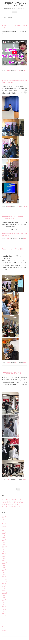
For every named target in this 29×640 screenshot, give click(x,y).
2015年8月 (4, 613)
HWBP (25, 70)
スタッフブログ (5, 628)
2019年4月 (4, 555)
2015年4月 (4, 615)
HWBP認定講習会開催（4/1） (12, 373)
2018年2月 (4, 576)
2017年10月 (4, 583)
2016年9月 (4, 595)
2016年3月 (4, 604)
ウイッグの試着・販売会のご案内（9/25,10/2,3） (12, 499)
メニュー (14, 11)
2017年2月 (4, 590)
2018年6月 (4, 569)
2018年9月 (4, 563)
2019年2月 (4, 558)
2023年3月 (4, 532)
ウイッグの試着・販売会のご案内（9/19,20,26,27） (13, 502)
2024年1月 (4, 525)
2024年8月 (4, 523)
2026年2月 (4, 517)
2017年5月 (4, 588)
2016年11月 (4, 592)
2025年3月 (4, 521)
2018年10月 (4, 562)
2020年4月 (4, 542)
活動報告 (9, 206)
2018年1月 (4, 577)
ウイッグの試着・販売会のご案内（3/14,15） (11, 504)
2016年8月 (4, 597)
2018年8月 (4, 565)
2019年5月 (4, 553)
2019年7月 (4, 549)
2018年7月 (4, 567)
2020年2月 (4, 544)
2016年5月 (4, 602)
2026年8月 (4, 516)
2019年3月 (4, 556)
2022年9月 (4, 535)
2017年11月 (4, 581)
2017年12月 (4, 579)
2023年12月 (4, 526)
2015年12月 (4, 608)
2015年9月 (4, 611)
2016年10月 (4, 593)
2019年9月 (4, 547)
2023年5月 (4, 530)
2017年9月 (4, 585)
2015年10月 (4, 609)
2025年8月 (4, 519)
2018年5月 (4, 570)
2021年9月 (4, 539)
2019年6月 (4, 551)
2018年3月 (4, 574)
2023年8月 (4, 528)
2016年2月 (4, 606)
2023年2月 (4, 533)
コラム (3, 626)
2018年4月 (4, 572)
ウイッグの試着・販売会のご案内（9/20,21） (11, 506)
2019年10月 (4, 546)
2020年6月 (4, 540)
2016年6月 (4, 600)
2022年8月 (4, 537)
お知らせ (9, 70)
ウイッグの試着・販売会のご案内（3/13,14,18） (12, 501)
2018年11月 (4, 560)
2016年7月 (4, 599)
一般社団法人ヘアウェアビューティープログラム (14, 4)
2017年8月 (4, 586)
